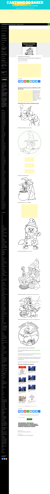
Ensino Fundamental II (4, 31)
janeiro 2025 (3, 116)
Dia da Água (2, 282)
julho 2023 (2, 127)
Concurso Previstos (4, 272)
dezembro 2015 (3, 204)
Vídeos (2, 451)
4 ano (2, 222)
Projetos (2, 415)
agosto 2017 (3, 196)
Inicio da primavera (3, 357)
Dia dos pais (2, 311)
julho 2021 (2, 151)
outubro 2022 (3, 134)
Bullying (2, 260)
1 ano (2, 215)
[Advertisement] (25, 16)
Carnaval (2, 267)
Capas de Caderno (3, 266)
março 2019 (3, 177)
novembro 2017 (3, 192)
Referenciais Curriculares (3, 60)
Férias (2, 344)
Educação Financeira (4, 327)
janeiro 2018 (3, 191)
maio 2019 (2, 176)
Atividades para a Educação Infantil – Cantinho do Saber (12, 24)
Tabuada (2, 444)
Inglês (2, 356)
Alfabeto (2, 231)
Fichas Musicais (3, 348)
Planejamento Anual (4, 399)
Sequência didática (3, 441)
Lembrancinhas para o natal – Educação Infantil (25, 435)
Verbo (2, 450)
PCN (2, 398)
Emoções (2, 333)
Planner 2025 (3, 407)
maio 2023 (2, 129)
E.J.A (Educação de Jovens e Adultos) (4, 38)
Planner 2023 (3, 405)
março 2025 (3, 114)
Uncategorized (3, 449)
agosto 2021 (3, 150)
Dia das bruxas (20, 56)
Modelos (2, 384)
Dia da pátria (3, 293)
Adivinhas (2, 225)
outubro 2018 (3, 182)
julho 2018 (2, 185)
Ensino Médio (3, 33)
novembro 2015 (3, 205)
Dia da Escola (3, 287)
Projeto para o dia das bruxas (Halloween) (22, 374)
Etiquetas (2, 343)
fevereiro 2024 (3, 120)
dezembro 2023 (3, 121)
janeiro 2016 (3, 203)
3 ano (2, 218)
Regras (2, 430)
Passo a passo (3, 397)
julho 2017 (2, 197)
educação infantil (27, 426)
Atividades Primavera (4, 241)
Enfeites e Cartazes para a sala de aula (4, 54)
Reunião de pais (3, 58)
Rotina (2, 435)
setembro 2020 (3, 163)
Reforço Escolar (3, 429)
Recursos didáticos (3, 422)
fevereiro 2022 (3, 143)
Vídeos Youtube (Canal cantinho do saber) (4, 65)
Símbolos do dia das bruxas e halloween (24, 431)
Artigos (2, 44)
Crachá (2, 277)
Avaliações (2, 250)
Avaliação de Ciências (4, 246)
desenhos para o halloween (34, 425)
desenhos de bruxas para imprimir (24, 424)
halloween (33, 426)
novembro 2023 (3, 122)
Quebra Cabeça (3, 418)
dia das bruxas (21, 426)
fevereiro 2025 (3, 115)
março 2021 (3, 156)
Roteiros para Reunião (4, 434)
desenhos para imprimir (33, 424)
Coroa (2, 276)
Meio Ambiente (3, 381)
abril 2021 (2, 155)
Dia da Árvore (3, 284)
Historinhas (3, 355)
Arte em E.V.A (3, 42)
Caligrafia (2, 265)
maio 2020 (2, 168)
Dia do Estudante (3, 303)
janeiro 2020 (3, 170)
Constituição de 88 (3, 275)
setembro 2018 (3, 183)
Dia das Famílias (3, 298)
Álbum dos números (4, 229)
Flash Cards (3, 349)
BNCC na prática (3, 258)
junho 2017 (2, 198)
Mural (2, 389)
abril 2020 (2, 169)
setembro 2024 (3, 117)
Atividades (2, 238)
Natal (2, 391)
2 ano (2, 216)
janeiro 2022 (3, 144)
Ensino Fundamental (4, 337)
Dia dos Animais (3, 310)
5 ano (2, 223)
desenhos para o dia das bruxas (23, 425)
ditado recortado (3, 322)
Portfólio (2, 410)
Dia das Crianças (3, 297)
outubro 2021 (3, 148)
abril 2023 (2, 130)
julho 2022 (2, 137)
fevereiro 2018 (3, 190)
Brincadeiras (3, 259)
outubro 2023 (3, 123)
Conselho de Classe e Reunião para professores (4, 49)
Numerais (2, 392)
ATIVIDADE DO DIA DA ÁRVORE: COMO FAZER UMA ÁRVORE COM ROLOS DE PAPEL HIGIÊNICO (4, 100)
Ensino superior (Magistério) (3, 35)
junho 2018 (2, 186)
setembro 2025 (3, 113)
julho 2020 (2, 165)
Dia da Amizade (3, 283)
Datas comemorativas (3, 51)
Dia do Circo (3, 302)
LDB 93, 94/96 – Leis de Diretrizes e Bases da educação (4, 365)
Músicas (2, 390)
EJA (1, 331)
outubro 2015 (3, 206)
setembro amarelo (3, 442)
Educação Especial (4, 40)
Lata (2, 363)
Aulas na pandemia (3, 242)
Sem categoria (3, 437)
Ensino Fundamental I (4, 28)
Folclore (2, 350)
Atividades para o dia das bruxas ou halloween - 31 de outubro (22, 392)
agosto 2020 (3, 164)
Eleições (2, 332)
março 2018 (3, 189)
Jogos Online (3, 362)
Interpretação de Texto (4, 358)
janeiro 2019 (3, 179)
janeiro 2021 (3, 158)
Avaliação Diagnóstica (4, 249)
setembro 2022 (3, 135)
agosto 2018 (3, 184)
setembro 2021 (3, 149)
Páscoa (2, 396)
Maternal (2, 380)
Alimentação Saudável (4, 232)
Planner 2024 (3, 406)
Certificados (3, 268)
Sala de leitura (3, 436)
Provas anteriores (3, 416)
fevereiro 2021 (3, 157)
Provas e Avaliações (4, 417)
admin (26, 61)
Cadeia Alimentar (3, 261)
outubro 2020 (3, 162)
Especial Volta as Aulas (4, 342)
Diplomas (2, 321)
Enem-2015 (3, 334)
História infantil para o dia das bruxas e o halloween (22, 402)
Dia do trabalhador (3, 308)
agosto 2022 (3, 136)
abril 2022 (2, 141)
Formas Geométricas (4, 351)
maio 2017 (2, 199)
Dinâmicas (2, 320)
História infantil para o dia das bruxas (31, 402)
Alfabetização (3, 230)
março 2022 (3, 142)
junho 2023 (2, 128)
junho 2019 (2, 175)
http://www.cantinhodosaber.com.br (35, 353)
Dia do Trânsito (3, 309)
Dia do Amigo (3, 301)
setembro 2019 (3, 172)
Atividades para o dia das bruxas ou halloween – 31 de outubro (22, 383)
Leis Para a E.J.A (3, 367)
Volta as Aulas (3, 452)
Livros (2, 379)
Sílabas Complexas (3, 443)
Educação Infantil (26, 56)
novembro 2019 (3, 171)
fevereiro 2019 (3, 178)
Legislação (3, 56)
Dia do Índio (2, 304)
